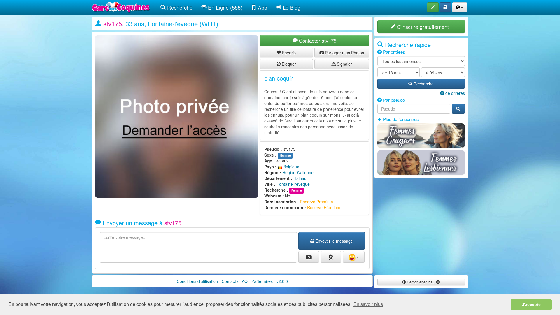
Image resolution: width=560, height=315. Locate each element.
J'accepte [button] (531, 304)
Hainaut (300, 178)
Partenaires (262, 281)
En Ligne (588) (224, 7)
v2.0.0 (282, 281)
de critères (454, 93)
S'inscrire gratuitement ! (424, 26)
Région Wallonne (298, 172)
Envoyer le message (333, 241)
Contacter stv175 (317, 40)
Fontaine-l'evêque (293, 184)
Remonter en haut (421, 281)
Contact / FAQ (235, 281)
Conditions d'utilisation (197, 281)
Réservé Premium (316, 201)
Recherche (179, 7)
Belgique (290, 166)
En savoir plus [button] (368, 304)
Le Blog (290, 7)
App (261, 7)
